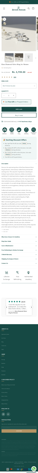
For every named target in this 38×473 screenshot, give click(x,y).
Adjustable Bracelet (14, 449)
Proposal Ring (6, 442)
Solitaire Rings (23, 442)
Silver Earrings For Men (18, 452)
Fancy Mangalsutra (26, 446)
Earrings (3, 359)
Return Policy (4, 396)
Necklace (3, 363)
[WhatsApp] (8, 414)
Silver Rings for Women (6, 440)
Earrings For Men (5, 452)
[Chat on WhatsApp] (33, 468)
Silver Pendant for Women (21, 443)
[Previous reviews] (6, 307)
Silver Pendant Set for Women (26, 445)
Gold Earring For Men (26, 454)
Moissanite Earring (12, 443)
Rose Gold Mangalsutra (11, 446)
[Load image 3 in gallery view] (28, 57)
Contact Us (4, 345)
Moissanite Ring (31, 440)
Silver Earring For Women (31, 442)
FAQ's (3, 349)
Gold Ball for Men (14, 455)
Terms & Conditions (6, 388)
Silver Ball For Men (18, 454)
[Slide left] (2, 58)
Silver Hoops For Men (5, 454)
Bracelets (3, 374)
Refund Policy (4, 403)
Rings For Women (13, 440)
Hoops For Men (32, 452)
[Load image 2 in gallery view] (19, 57)
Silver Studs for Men (26, 452)
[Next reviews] (31, 307)
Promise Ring (11, 442)
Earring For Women (5, 443)
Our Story (4, 338)
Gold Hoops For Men (7, 455)
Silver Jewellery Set (16, 445)
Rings (3, 367)
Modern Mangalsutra (19, 446)
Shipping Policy (5, 400)
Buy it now (19, 115)
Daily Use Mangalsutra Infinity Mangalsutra (24, 447)
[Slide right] (36, 58)
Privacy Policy (4, 392)
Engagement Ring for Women (22, 440)
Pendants (4, 370)
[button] (4, 8)
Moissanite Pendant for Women (7, 445)
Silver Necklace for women (31, 443)
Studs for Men (10, 452)
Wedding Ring (17, 442)
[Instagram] (3, 414)
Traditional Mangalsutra (11, 447)
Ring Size (5, 81)
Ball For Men (12, 454)
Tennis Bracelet (8, 449)
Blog (2, 341)
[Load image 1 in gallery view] (9, 57)
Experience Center (5, 334)
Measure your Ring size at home (8, 384)
